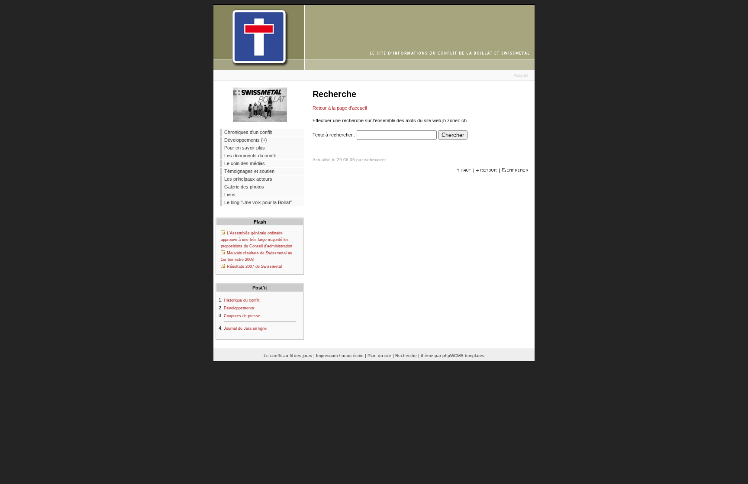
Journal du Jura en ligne (245, 328)
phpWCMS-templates (463, 355)
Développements (239, 308)
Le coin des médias (244, 163)
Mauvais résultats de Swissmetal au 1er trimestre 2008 (256, 256)
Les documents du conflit (250, 155)
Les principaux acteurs (248, 179)
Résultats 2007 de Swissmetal (254, 266)
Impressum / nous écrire (340, 355)
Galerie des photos (244, 186)
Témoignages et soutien (249, 171)
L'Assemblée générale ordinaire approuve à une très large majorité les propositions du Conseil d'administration (256, 239)
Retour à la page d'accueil (340, 107)
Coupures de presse (242, 316)
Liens (229, 194)
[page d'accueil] (374, 68)
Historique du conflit (242, 300)
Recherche (406, 355)
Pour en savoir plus (244, 147)
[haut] (464, 170)
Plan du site (379, 355)
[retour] (486, 170)
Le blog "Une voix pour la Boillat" (258, 202)
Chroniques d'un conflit (248, 132)
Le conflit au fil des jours (288, 355)
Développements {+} (245, 140)
